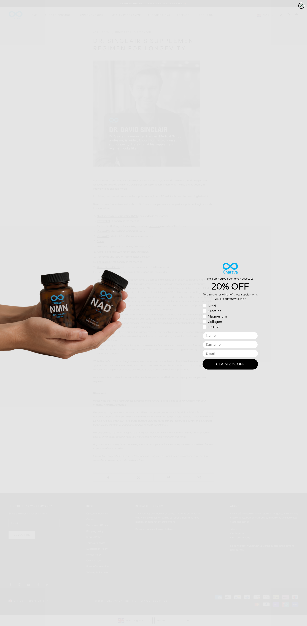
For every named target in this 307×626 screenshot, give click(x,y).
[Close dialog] (301, 6)
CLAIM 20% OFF (230, 364)
